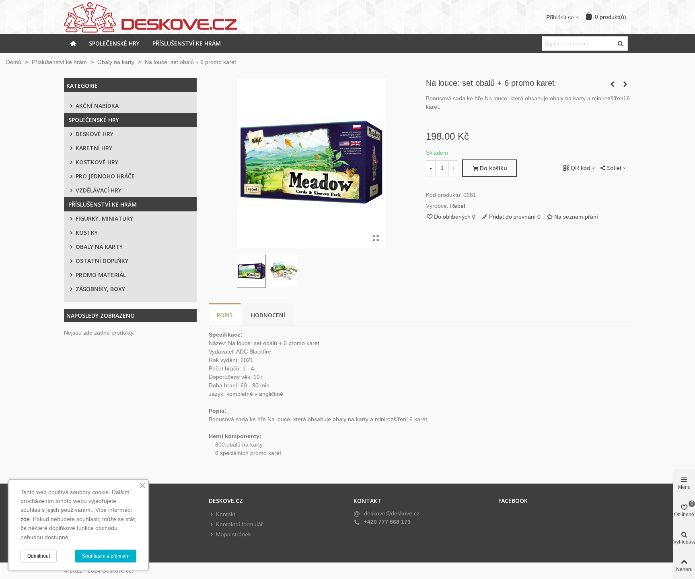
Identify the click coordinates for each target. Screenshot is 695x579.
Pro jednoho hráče (105, 176)
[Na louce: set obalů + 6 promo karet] (376, 238)
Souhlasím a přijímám (106, 556)
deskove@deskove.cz (391, 513)
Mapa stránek (233, 534)
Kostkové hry (97, 162)
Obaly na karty (99, 246)
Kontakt (225, 514)
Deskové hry (94, 134)
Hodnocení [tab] (268, 315)
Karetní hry (94, 148)
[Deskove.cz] (154, 17)
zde (25, 519)
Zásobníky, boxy (100, 289)
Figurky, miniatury (104, 218)
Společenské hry (114, 43)
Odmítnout (38, 556)
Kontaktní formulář (239, 524)
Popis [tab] (224, 315)
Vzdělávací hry (98, 190)
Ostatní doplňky (102, 261)
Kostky (87, 232)
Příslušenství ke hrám (186, 43)
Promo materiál (101, 275)
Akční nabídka (97, 106)
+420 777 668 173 (387, 522)
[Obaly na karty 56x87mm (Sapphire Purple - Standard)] (612, 84)
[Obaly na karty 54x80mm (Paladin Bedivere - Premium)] (625, 84)
